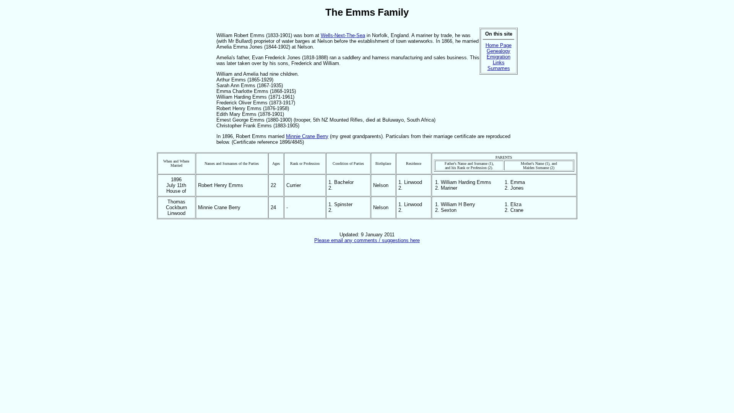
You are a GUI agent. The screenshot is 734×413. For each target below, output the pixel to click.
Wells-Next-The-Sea (343, 35)
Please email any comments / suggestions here (367, 240)
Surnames (498, 68)
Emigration (498, 57)
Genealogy (498, 51)
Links (499, 62)
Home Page (499, 45)
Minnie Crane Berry (307, 136)
